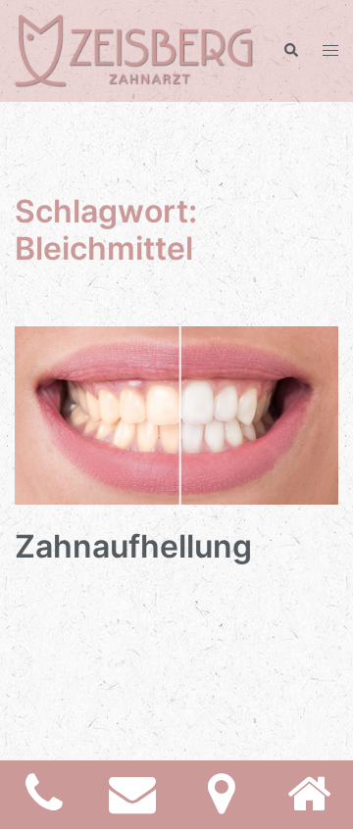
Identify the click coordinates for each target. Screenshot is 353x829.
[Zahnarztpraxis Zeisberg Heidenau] (134, 49)
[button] (290, 51)
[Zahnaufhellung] (176, 414)
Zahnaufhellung (133, 546)
